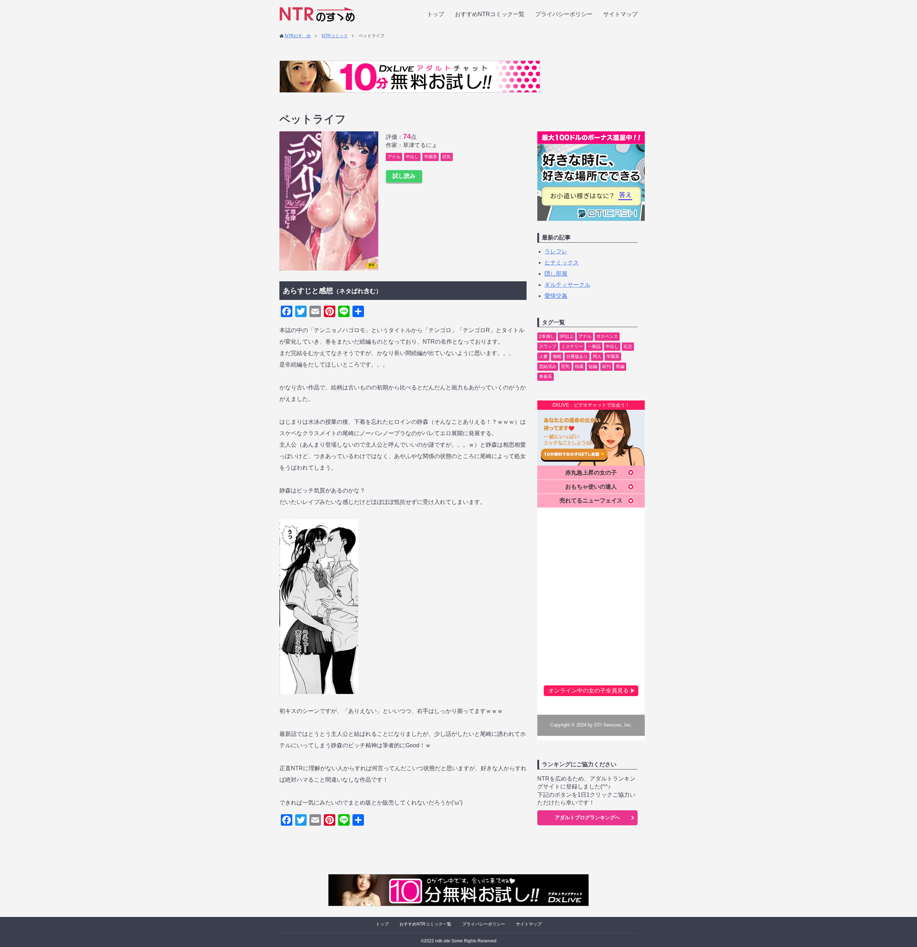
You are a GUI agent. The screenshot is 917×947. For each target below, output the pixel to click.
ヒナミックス (561, 262)
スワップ (547, 346)
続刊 (606, 366)
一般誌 (594, 346)
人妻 (543, 356)
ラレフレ (555, 251)
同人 (597, 356)
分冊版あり (577, 356)
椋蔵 (579, 366)
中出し (412, 156)
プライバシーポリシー (563, 14)
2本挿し (546, 336)
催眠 (557, 356)
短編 (593, 366)
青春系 (545, 376)
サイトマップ (620, 14)
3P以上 (566, 336)
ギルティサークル (567, 285)
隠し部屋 (555, 274)
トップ (435, 14)
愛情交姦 (555, 296)
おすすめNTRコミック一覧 (489, 14)
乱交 (628, 346)
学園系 (430, 156)
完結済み (547, 366)
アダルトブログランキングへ (587, 817)
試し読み (404, 176)
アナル (394, 156)
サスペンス (607, 336)
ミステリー (572, 346)
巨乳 (446, 156)
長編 (620, 366)
